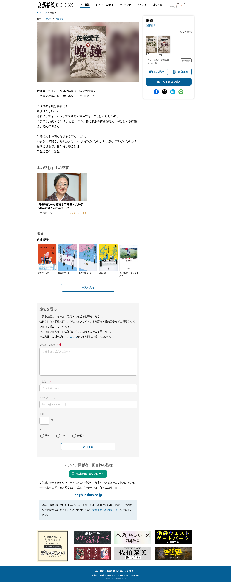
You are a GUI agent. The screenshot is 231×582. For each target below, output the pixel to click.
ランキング (125, 5)
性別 (41, 430)
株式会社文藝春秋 (98, 575)
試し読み (159, 72)
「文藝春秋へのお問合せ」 (105, 510)
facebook (156, 91)
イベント (142, 5)
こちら (73, 336)
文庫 (45, 13)
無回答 (81, 435)
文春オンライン (112, 575)
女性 (63, 435)
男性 (47, 435)
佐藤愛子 (151, 25)
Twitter (164, 91)
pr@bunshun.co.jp (88, 495)
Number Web (124, 575)
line (180, 91)
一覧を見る (88, 287)
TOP (39, 13)
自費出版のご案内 (115, 571)
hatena (172, 91)
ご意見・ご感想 (47, 345)
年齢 (41, 414)
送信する (88, 446)
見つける (157, 5)
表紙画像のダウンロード (90, 474)
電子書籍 (59, 19)
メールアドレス (47, 398)
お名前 (42, 382)
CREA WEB (135, 575)
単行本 (48, 19)
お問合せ (131, 571)
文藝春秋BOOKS (55, 5)
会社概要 (99, 571)
